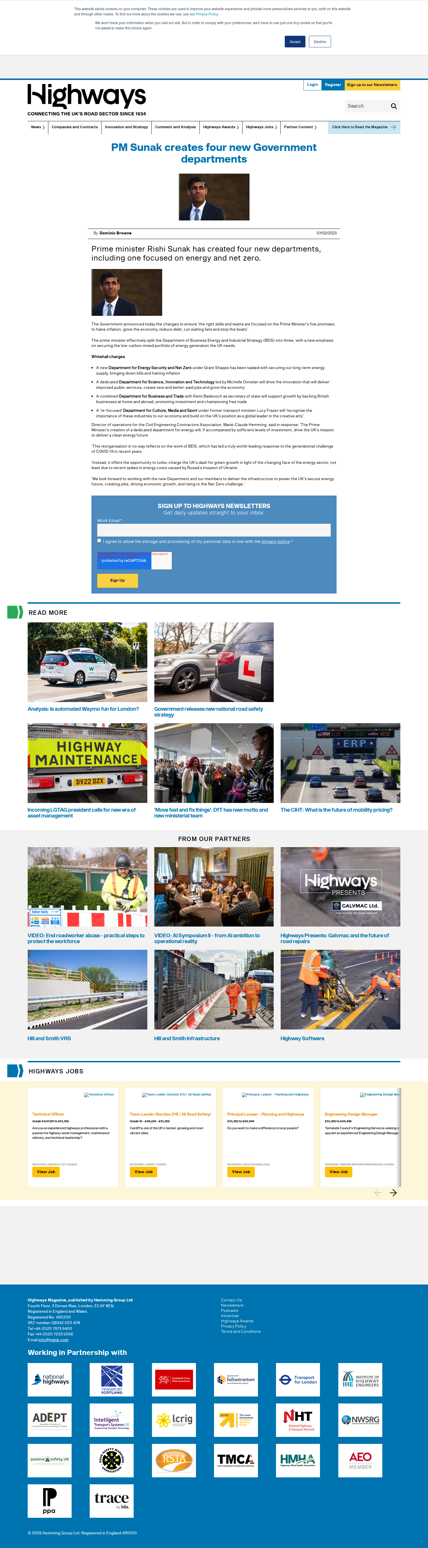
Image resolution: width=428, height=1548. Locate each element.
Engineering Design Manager (351, 1114)
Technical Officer (48, 1114)
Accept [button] (295, 41)
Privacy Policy (207, 13)
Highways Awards (219, 127)
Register (333, 85)
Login (312, 85)
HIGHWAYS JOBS (56, 1071)
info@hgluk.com (53, 1340)
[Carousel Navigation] (387, 1193)
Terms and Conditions (241, 1332)
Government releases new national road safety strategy (208, 712)
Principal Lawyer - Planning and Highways (265, 1114)
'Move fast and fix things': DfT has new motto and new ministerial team (211, 813)
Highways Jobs (259, 127)
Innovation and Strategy (126, 127)
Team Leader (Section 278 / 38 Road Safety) (170, 1114)
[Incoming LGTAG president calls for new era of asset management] (87, 763)
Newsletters (232, 1305)
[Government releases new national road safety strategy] (214, 662)
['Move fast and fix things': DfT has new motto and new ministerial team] (214, 763)
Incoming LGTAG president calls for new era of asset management (82, 813)
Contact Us (231, 1300)
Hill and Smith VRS (49, 1039)
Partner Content (298, 127)
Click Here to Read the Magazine (360, 127)
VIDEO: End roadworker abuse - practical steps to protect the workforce (86, 938)
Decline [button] (320, 41)
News (36, 127)
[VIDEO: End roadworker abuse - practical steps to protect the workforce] (87, 887)
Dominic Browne (116, 233)
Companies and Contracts (75, 127)
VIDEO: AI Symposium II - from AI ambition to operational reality (207, 938)
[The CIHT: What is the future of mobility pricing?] (340, 763)
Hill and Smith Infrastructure (187, 1039)
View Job (46, 1172)
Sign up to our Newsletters (372, 85)
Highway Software (302, 1039)
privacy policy (276, 542)
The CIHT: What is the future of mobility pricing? (336, 810)
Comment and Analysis (175, 127)
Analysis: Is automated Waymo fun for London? (83, 709)
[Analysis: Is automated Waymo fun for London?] (87, 662)
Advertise (230, 1316)
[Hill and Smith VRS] (87, 989)
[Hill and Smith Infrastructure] (214, 989)
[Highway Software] (340, 989)
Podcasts (229, 1311)
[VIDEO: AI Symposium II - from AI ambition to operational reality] (214, 887)
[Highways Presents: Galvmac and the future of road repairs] (340, 887)
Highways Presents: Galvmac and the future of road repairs (335, 938)
